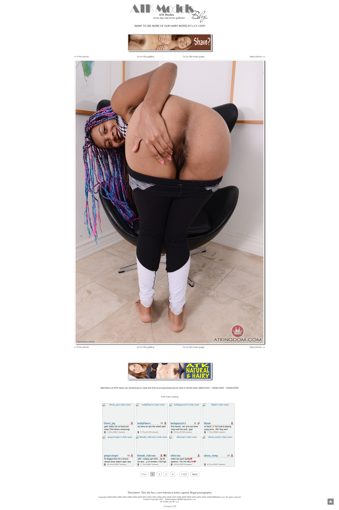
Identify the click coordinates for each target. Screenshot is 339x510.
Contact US (170, 506)
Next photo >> (257, 56)
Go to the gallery (145, 56)
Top (331, 502)
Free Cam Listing (169, 396)
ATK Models (166, 14)
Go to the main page (193, 56)
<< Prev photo (81, 56)
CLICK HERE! (198, 26)
